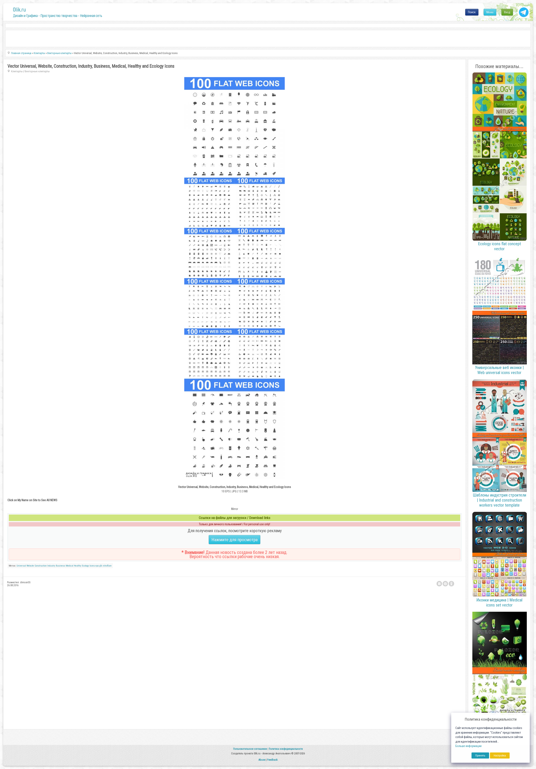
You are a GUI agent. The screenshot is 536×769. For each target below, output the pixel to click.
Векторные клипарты (37, 71)
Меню (489, 12)
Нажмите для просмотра (234, 539)
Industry (51, 565)
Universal (21, 565)
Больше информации (468, 746)
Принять (480, 755)
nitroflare (107, 565)
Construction (41, 565)
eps (97, 565)
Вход (507, 12)
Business (60, 565)
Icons (92, 565)
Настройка (500, 755)
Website (30, 565)
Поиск (472, 12)
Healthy (77, 565)
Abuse (261, 759)
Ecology (85, 565)
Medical (69, 565)
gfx (100, 565)
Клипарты (17, 71)
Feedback (272, 759)
